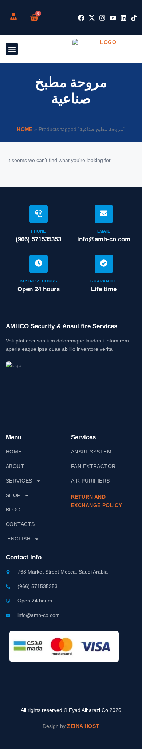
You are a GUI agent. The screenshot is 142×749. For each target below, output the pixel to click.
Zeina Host (83, 726)
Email (103, 231)
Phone (38, 231)
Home (25, 129)
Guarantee (103, 281)
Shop (13, 495)
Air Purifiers (90, 481)
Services (19, 481)
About (15, 466)
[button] (12, 49)
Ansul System (91, 452)
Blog (13, 509)
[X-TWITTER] (91, 17)
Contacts (20, 524)
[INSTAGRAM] (102, 17)
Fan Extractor (93, 466)
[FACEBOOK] (81, 17)
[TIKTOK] (134, 17)
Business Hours (38, 281)
